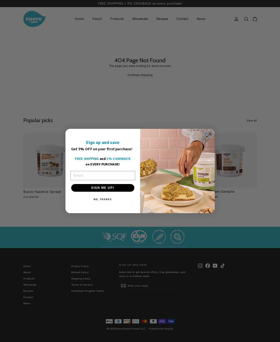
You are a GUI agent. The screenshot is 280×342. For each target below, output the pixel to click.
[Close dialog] (210, 133)
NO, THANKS (103, 199)
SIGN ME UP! (102, 187)
